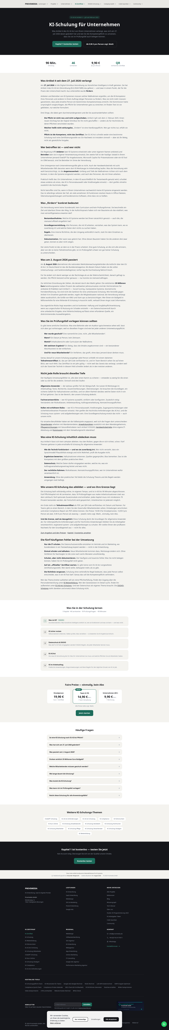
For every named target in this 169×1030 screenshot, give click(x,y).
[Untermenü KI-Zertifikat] (85, 3)
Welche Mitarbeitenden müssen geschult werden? (84, 766)
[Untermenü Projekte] (57, 3)
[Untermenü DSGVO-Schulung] (101, 3)
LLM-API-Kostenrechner (104, 984)
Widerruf (135, 1023)
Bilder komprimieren (125, 987)
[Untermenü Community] (142, 3)
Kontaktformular (112, 946)
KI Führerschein (119, 819)
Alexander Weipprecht (73, 876)
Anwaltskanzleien (86, 424)
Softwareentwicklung (73, 937)
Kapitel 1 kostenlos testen (66, 44)
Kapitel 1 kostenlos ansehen (79, 533)
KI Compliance (104, 819)
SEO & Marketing (71, 902)
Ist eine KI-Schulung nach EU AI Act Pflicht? (84, 737)
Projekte (53, 4)
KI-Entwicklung (71, 892)
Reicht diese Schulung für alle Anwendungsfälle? (84, 795)
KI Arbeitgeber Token (114, 916)
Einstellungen (95, 1019)
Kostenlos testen (84, 861)
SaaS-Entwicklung (72, 895)
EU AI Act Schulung (89, 819)
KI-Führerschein (30, 944)
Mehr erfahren (55, 1023)
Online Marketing (72, 955)
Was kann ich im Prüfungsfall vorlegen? (84, 788)
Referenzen (110, 895)
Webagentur (70, 948)
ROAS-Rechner (89, 984)
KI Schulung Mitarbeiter (56, 829)
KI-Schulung (29, 937)
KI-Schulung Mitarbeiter (33, 951)
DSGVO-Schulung (93, 4)
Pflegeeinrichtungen (49, 427)
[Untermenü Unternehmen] (72, 3)
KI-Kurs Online (30, 958)
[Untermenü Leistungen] (47, 3)
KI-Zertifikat (79, 4)
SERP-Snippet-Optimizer (122, 984)
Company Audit (109, 4)
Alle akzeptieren (111, 1019)
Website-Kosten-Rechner (62, 991)
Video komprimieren (31, 991)
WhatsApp (112, 941)
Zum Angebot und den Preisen (53, 533)
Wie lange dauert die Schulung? (84, 774)
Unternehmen (65, 4)
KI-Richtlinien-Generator (94, 987)
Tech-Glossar (111, 906)
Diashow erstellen (110, 987)
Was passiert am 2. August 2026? (84, 752)
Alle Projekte (111, 892)
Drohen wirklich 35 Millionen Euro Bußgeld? (84, 759)
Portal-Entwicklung (72, 906)
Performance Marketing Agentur (76, 965)
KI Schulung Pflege (74, 829)
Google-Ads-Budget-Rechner (73, 984)
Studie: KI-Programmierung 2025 (118, 913)
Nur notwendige (80, 1019)
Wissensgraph (111, 902)
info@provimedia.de (116, 934)
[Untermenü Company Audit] (115, 3)
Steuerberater (46, 424)
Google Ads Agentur (72, 962)
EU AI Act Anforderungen (70, 819)
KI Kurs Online (53, 824)
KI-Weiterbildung (71, 583)
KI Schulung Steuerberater (94, 829)
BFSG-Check (77, 991)
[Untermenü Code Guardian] (130, 3)
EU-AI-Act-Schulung (63, 585)
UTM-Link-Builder (46, 991)
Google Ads (69, 909)
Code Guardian (124, 4)
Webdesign (69, 899)
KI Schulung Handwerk (92, 824)
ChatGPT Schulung (51, 819)
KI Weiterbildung (84, 833)
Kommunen (58, 430)
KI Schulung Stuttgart (114, 829)
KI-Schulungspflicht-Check (33, 984)
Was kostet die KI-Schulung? (84, 781)
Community (137, 4)
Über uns (110, 909)
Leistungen (42, 4)
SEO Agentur (70, 941)
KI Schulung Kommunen (113, 824)
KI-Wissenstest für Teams (53, 984)
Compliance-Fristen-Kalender (53, 987)
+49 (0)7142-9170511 (116, 938)
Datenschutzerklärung (85, 1008)
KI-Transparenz (125, 1023)
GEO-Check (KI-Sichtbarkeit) (74, 987)
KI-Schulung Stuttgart (32, 962)
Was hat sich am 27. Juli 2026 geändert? (84, 745)
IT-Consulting (70, 958)
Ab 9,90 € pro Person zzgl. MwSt (100, 44)
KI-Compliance (30, 965)
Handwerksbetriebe (104, 427)
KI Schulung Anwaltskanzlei (71, 824)
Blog (108, 899)
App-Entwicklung (71, 951)
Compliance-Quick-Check (33, 987)
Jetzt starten (84, 713)
